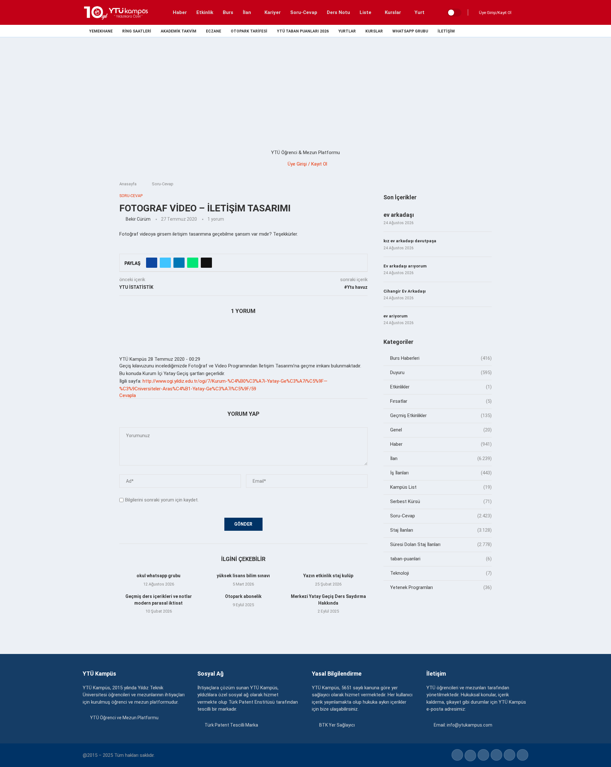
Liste (365, 12)
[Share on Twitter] (165, 263)
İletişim (446, 31)
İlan (247, 12)
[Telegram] (526, 30)
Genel (441, 430)
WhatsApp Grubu (410, 31)
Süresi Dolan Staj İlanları (441, 544)
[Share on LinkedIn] (179, 263)
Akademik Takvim (178, 31)
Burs (228, 12)
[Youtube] (511, 30)
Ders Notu (338, 12)
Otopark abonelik (243, 596)
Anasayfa (128, 183)
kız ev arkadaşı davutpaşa (409, 240)
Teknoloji (441, 573)
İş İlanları (441, 473)
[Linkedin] (504, 30)
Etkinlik (204, 12)
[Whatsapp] (519, 30)
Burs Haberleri (441, 358)
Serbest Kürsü (441, 501)
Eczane (213, 31)
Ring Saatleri (136, 31)
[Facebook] (482, 30)
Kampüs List (441, 487)
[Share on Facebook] (151, 263)
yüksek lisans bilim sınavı (243, 575)
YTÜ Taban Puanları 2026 (303, 31)
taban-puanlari (441, 559)
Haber (180, 12)
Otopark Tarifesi (249, 31)
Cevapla (127, 395)
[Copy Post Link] (206, 263)
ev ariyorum (395, 316)
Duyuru (441, 372)
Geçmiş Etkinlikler (441, 415)
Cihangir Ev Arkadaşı (404, 291)
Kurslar (393, 12)
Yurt (419, 12)
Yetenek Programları (441, 587)
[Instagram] (497, 30)
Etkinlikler (441, 387)
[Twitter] (490, 30)
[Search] (522, 12)
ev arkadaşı (398, 214)
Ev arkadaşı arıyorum (405, 266)
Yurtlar (347, 31)
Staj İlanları (441, 530)
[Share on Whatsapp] (192, 263)
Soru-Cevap (303, 12)
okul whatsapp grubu (158, 575)
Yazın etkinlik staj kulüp (328, 575)
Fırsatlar (441, 401)
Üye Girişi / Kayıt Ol (307, 164)
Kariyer (272, 12)
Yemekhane (101, 31)
